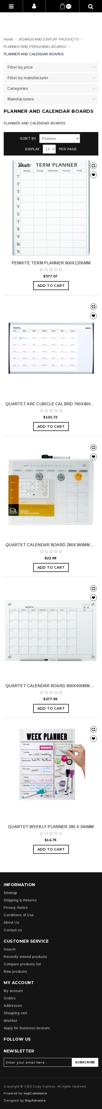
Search (10, 949)
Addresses (13, 1006)
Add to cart (51, 285)
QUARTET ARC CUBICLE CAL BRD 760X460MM (51, 404)
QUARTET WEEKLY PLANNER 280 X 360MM (51, 827)
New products (15, 971)
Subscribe (85, 1062)
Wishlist (10, 1021)
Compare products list (22, 964)
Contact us (13, 930)
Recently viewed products (25, 957)
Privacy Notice (16, 908)
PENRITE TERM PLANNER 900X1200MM (51, 263)
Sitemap (10, 893)
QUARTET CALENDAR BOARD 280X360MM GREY (51, 545)
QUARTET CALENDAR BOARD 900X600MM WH (51, 686)
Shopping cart (15, 1013)
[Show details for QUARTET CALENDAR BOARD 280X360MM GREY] (51, 490)
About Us (11, 922)
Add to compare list (93, 165)
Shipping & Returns (20, 900)
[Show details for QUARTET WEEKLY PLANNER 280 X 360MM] (51, 771)
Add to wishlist (93, 175)
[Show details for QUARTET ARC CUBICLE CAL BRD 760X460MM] (51, 349)
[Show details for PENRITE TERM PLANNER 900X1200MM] (51, 208)
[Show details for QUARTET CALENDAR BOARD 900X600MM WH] (51, 631)
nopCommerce (35, 1093)
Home (8, 39)
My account (13, 991)
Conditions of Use (19, 915)
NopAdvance (35, 1100)
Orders (10, 998)
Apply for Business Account (27, 1028)
